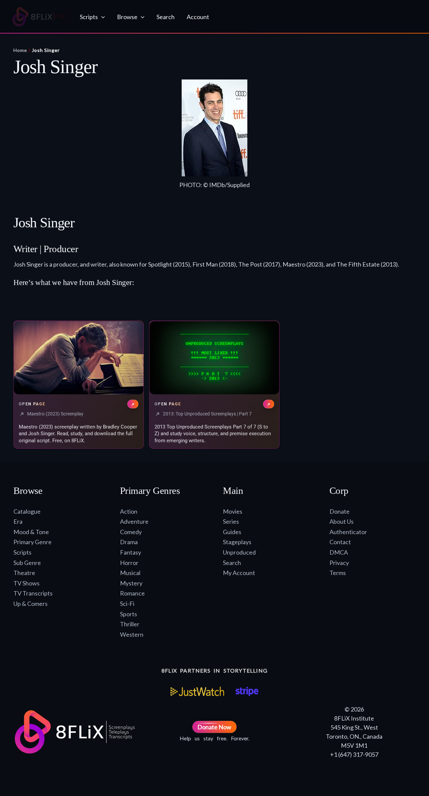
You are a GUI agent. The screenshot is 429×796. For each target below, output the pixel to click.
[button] (101, 17)
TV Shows (26, 583)
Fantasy (130, 552)
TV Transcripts (33, 593)
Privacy (339, 562)
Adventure (134, 521)
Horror (129, 562)
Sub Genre (27, 562)
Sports (128, 614)
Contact (340, 542)
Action (128, 511)
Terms (337, 572)
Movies (232, 511)
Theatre (24, 572)
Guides (232, 531)
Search (232, 562)
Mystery (131, 583)
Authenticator (348, 531)
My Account (239, 572)
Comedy (131, 531)
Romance (132, 593)
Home (20, 50)
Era (17, 521)
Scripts (22, 552)
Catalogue (27, 511)
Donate (339, 511)
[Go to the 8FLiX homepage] (39, 17)
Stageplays (237, 542)
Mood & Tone (31, 531)
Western (131, 634)
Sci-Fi (127, 603)
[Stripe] (247, 691)
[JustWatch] (197, 691)
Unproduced (239, 552)
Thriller (129, 624)
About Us (341, 521)
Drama (129, 542)
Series (231, 521)
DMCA (338, 552)
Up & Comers (30, 603)
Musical (130, 572)
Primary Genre (32, 542)
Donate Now (214, 727)
